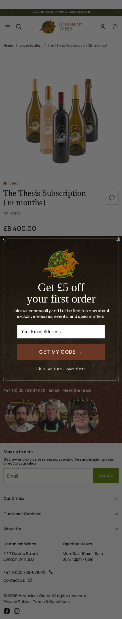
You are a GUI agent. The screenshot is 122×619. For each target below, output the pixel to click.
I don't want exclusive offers (61, 368)
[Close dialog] (118, 239)
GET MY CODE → (61, 351)
